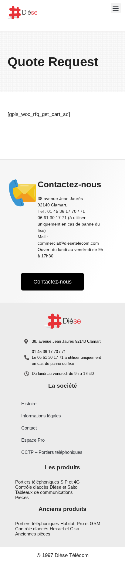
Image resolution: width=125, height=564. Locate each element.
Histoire (28, 403)
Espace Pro (33, 440)
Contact (29, 427)
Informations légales (41, 415)
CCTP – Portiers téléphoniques (52, 452)
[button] (116, 8)
